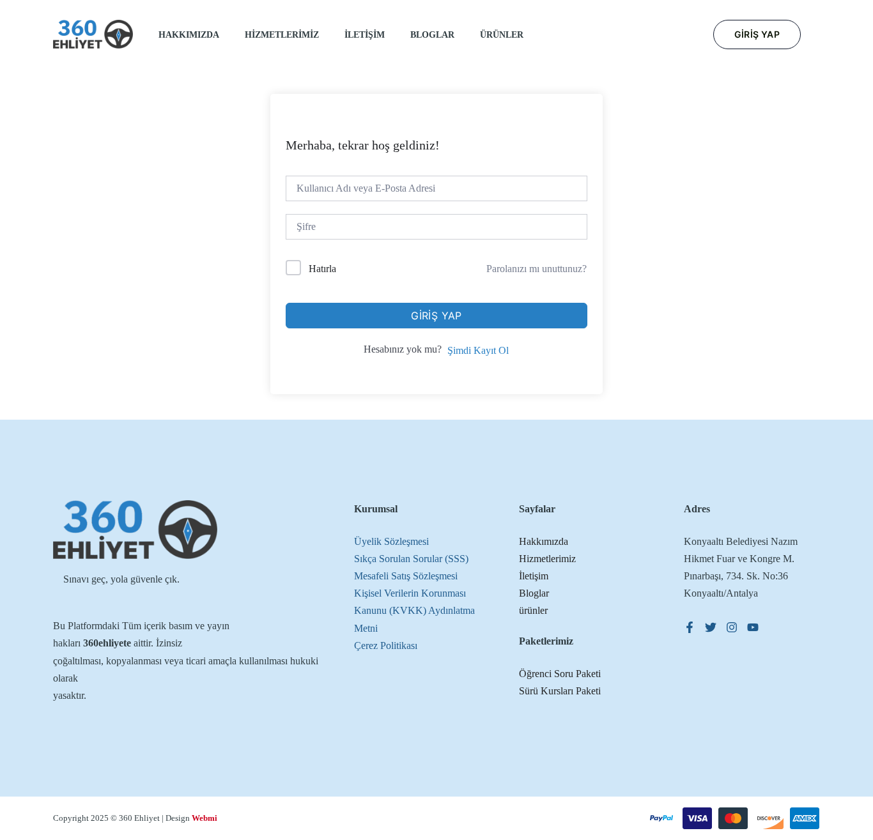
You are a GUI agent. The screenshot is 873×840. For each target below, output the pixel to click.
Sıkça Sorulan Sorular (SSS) (411, 558)
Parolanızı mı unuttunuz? (536, 268)
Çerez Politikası (385, 645)
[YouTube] (753, 627)
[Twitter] (710, 627)
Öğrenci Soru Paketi (560, 673)
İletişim (533, 575)
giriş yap (436, 315)
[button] (757, 34)
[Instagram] (732, 627)
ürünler (533, 610)
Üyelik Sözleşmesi (391, 541)
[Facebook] (689, 627)
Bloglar (534, 593)
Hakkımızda (543, 541)
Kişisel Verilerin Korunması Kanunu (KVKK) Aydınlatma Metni (414, 610)
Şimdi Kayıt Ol (478, 350)
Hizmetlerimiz (547, 558)
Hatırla (322, 268)
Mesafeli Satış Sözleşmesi (406, 575)
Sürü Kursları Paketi (560, 690)
